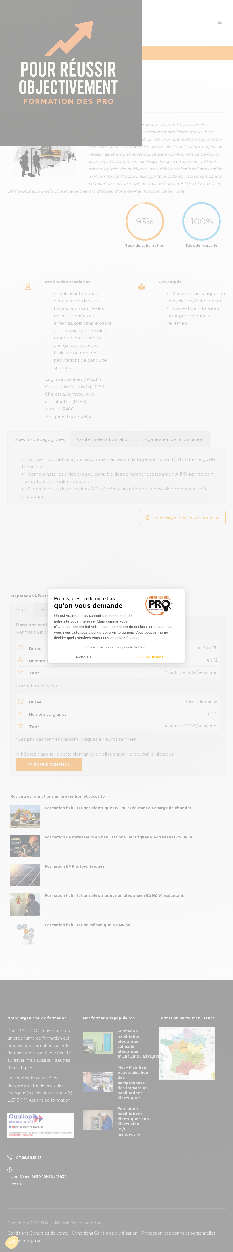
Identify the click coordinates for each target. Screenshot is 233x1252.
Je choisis (82, 657)
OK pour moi (150, 657)
